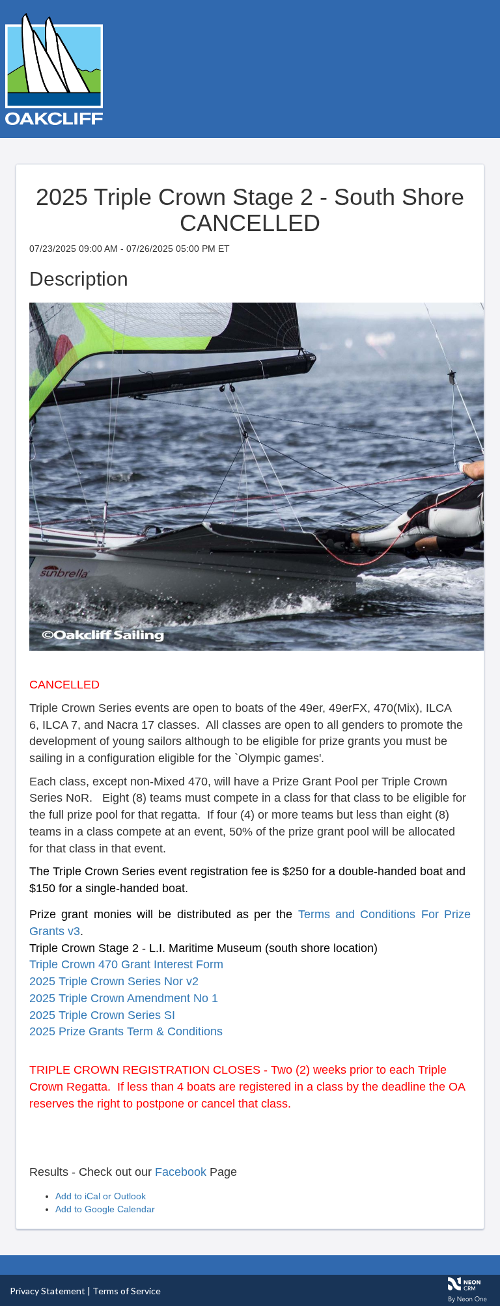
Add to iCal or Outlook (100, 1196)
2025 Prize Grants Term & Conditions (126, 1031)
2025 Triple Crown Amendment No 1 (123, 998)
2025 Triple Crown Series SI (102, 1015)
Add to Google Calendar (105, 1209)
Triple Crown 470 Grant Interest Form (126, 964)
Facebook (180, 1171)
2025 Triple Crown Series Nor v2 (114, 981)
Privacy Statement (47, 1290)
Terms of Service (126, 1290)
